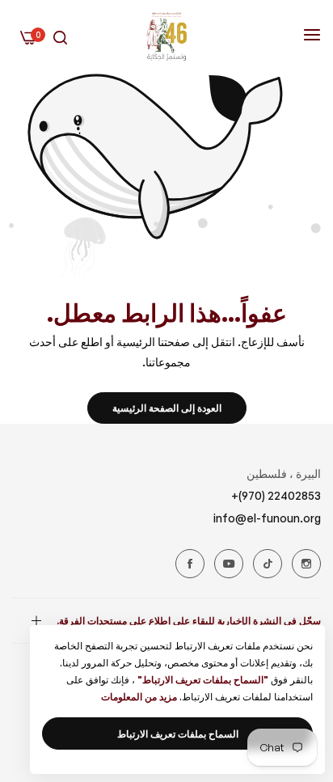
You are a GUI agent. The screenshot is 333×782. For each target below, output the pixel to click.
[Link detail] (306, 563)
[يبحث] (60, 37)
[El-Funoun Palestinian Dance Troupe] (166, 36)
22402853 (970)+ (276, 495)
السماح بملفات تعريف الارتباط (177, 734)
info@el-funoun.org (267, 518)
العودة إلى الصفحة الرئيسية (166, 408)
